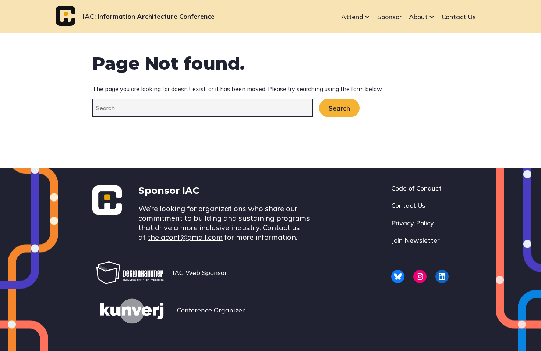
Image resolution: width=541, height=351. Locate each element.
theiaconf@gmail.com (185, 237)
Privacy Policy (412, 223)
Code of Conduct (416, 188)
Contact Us (459, 16)
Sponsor (389, 16)
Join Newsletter (415, 240)
